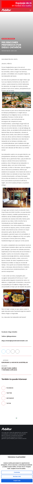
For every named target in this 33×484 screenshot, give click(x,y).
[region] (16, 469)
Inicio (18, 443)
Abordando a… (6, 454)
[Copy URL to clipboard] (17, 351)
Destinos (4, 446)
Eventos (4, 449)
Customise (17, 472)
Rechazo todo (17, 476)
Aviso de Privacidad (23, 451)
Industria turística (7, 443)
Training (4, 451)
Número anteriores (23, 449)
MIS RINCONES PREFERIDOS (8, 38)
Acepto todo (16, 480)
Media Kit (20, 446)
